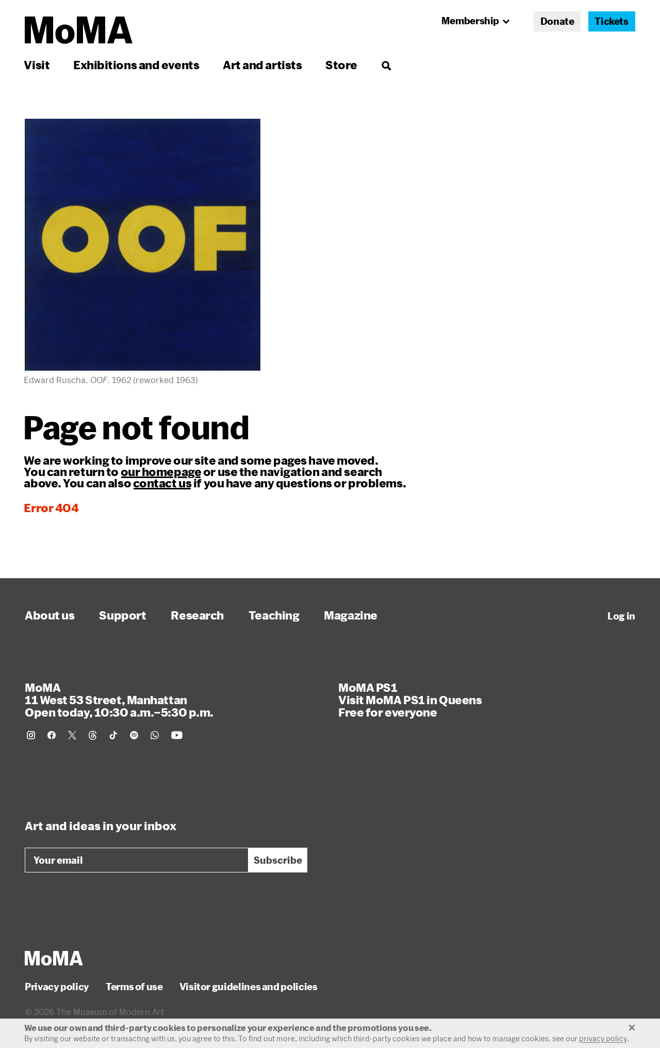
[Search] (385, 64)
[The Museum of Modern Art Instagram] (31, 735)
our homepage (161, 471)
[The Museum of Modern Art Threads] (92, 735)
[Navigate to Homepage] (79, 30)
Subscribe (278, 860)
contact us (162, 482)
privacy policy (603, 1038)
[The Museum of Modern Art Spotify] (134, 735)
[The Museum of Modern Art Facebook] (51, 735)
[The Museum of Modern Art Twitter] (72, 735)
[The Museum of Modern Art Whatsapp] (154, 735)
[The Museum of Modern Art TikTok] (113, 735)
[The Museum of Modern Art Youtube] (177, 735)
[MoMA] (54, 958)
